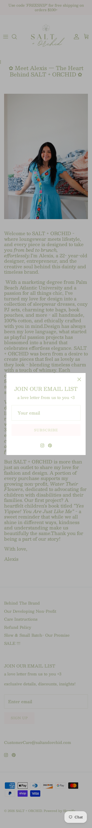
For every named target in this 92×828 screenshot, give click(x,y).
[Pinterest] (50, 445)
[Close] (79, 379)
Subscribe (46, 430)
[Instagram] (42, 445)
